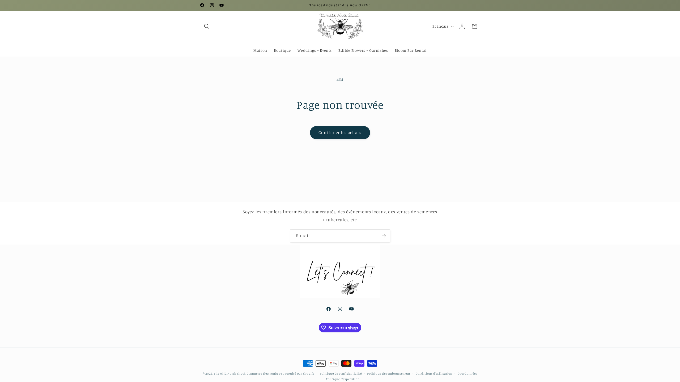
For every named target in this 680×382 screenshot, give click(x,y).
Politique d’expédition (342, 379)
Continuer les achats (340, 132)
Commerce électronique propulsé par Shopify (280, 373)
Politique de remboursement (388, 373)
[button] (207, 26)
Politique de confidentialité (341, 373)
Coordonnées (467, 373)
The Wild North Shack (230, 373)
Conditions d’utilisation (434, 373)
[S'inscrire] (384, 235)
